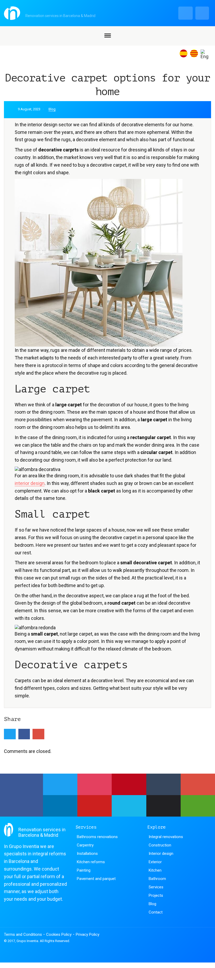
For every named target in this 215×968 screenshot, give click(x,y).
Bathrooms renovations (97, 836)
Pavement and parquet (96, 878)
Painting (83, 870)
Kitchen (155, 870)
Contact (156, 912)
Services (156, 887)
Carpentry (85, 845)
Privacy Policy (87, 934)
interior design (30, 483)
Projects (156, 895)
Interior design (161, 853)
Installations (87, 853)
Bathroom (157, 878)
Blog (52, 109)
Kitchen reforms (91, 862)
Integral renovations (166, 836)
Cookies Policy (59, 934)
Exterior (155, 862)
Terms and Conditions (23, 934)
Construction (160, 845)
